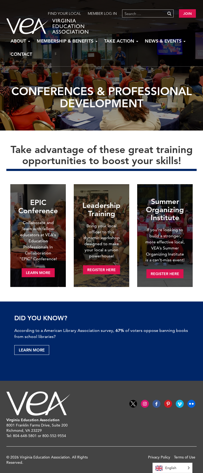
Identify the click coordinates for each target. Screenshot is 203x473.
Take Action (120, 41)
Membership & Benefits (66, 41)
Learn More (32, 350)
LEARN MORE (38, 272)
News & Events (164, 41)
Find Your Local (64, 13)
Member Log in (102, 13)
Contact (21, 54)
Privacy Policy (159, 457)
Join (187, 13)
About (19, 41)
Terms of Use (184, 457)
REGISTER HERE (101, 269)
